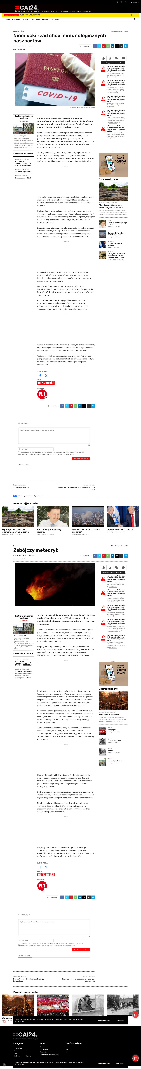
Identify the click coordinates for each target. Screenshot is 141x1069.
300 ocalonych (20, 136)
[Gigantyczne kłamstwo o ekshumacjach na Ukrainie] (113, 191)
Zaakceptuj (120, 1063)
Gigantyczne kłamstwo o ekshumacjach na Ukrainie (111, 206)
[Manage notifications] (4, 1064)
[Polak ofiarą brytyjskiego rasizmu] (102, 224)
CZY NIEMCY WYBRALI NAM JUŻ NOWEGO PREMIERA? (23, 163)
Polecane (16, 31)
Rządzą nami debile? (23, 178)
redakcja (108, 202)
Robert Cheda (21, 46)
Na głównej (18, 159)
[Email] (117, 46)
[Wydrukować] (121, 46)
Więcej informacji (103, 1063)
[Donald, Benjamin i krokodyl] (102, 244)
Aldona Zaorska (112, 259)
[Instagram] (122, 2)
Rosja (42, 496)
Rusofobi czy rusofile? (23, 172)
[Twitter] (126, 2)
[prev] (133, 15)
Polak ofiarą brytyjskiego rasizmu (117, 223)
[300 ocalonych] (23, 128)
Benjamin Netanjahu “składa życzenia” (115, 234)
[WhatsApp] (108, 46)
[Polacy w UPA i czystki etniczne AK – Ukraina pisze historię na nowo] (102, 255)
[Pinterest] (104, 46)
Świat (22, 31)
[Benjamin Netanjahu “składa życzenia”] (102, 234)
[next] (136, 15)
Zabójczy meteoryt (21, 487)
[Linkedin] (112, 46)
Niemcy (20, 496)
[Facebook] (118, 2)
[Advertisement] (66, 180)
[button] (134, 19)
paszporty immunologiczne (31, 496)
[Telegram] (126, 46)
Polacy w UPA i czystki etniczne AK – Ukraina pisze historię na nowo (116, 255)
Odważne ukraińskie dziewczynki (30, 15)
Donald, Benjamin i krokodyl (115, 244)
